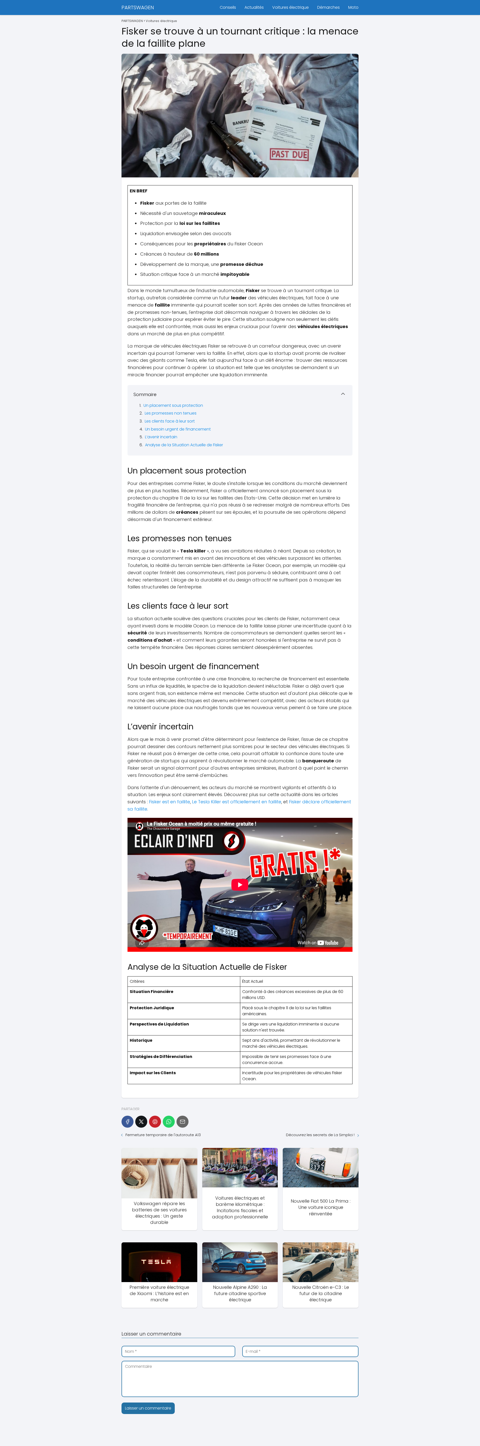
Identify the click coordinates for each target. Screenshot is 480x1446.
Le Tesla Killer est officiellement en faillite (236, 802)
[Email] (182, 1122)
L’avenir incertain (161, 437)
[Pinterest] (155, 1122)
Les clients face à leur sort (170, 421)
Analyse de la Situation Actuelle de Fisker (184, 445)
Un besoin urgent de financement (178, 429)
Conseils (228, 7)
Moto (353, 7)
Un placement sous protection (173, 405)
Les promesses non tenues (170, 413)
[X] (141, 1122)
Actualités (254, 7)
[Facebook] (128, 1122)
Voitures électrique (290, 7)
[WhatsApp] (169, 1122)
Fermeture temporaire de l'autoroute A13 (163, 1134)
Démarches (328, 7)
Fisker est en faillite (169, 802)
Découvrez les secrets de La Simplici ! (320, 1134)
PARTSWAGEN (138, 7)
